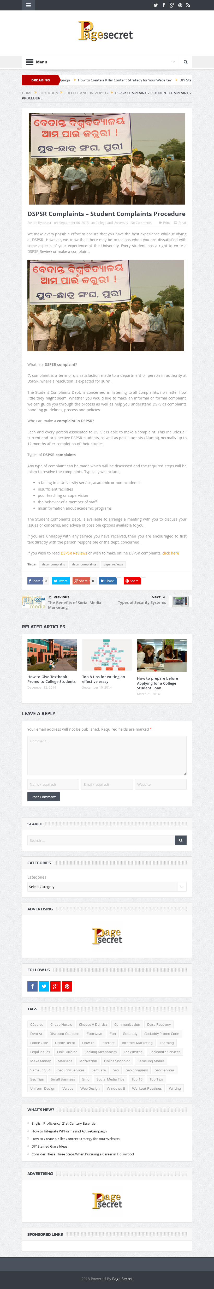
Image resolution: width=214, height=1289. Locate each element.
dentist (36, 1033)
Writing (175, 1088)
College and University (112, 222)
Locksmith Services (165, 1052)
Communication (127, 1024)
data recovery (159, 1024)
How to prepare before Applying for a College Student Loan (157, 683)
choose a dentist (93, 1024)
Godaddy (130, 1033)
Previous (61, 597)
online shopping (117, 1061)
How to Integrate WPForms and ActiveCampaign (69, 1131)
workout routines (147, 1088)
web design (90, 1088)
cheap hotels (61, 1024)
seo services (165, 1070)
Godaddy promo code (161, 1033)
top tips (156, 1079)
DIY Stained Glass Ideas (169, 80)
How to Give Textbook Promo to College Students (51, 679)
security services (71, 1070)
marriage (65, 1061)
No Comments (141, 222)
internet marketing (137, 1043)
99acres (36, 1024)
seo (116, 1070)
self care (99, 1070)
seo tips (37, 1079)
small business (63, 1079)
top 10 (137, 1079)
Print (166, 222)
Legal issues (40, 1052)
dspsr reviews (113, 564)
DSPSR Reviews (74, 553)
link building (67, 1052)
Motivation (88, 1061)
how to (88, 1043)
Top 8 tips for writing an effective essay (103, 679)
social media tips (110, 1079)
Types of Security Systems (142, 602)
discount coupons (65, 1033)
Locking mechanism (101, 1052)
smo (86, 1079)
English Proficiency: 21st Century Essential (64, 1123)
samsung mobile (151, 1061)
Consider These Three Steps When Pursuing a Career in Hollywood (83, 1154)
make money (40, 1061)
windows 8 (116, 1088)
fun (113, 1033)
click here (170, 553)
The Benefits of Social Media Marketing (74, 605)
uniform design (42, 1088)
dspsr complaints (84, 564)
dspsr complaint (53, 564)
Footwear (95, 1033)
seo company (137, 1070)
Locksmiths (133, 1052)
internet (108, 1043)
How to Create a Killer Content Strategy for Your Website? (95, 80)
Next (156, 597)
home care (39, 1043)
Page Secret (122, 1278)
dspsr (47, 222)
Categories (36, 877)
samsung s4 (40, 1070)
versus (67, 1088)
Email (183, 222)
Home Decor (65, 1043)
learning (167, 1043)
